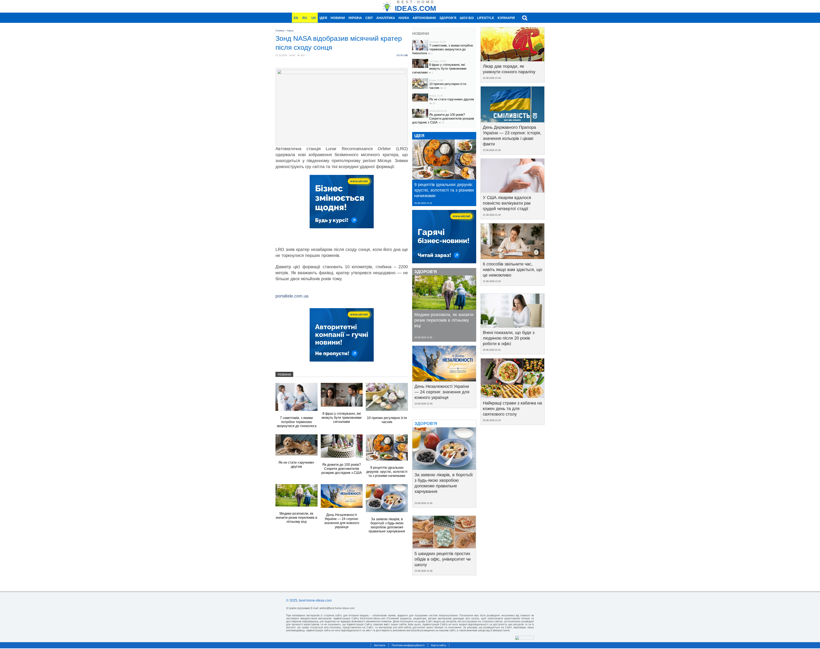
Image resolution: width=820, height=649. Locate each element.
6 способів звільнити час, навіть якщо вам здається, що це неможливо (512, 269)
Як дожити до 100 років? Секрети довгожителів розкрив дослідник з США (443, 118)
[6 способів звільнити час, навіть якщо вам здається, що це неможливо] (512, 257)
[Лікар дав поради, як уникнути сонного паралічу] (512, 59)
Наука (403, 18)
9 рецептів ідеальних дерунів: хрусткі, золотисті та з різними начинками (444, 190)
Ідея (323, 18)
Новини (338, 18)
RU (304, 18)
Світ (369, 18)
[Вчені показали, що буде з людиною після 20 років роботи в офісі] (512, 326)
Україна (355, 18)
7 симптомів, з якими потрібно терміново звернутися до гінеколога (442, 49)
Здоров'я (447, 18)
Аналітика (385, 18)
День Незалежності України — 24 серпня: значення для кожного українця (441, 392)
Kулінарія (506, 18)
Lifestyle (485, 18)
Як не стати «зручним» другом (451, 99)
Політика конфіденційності (408, 645)
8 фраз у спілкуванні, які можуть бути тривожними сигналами (439, 68)
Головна (279, 30)
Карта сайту (438, 645)
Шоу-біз (467, 18)
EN (296, 18)
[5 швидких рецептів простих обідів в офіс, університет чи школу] (444, 547)
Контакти (379, 645)
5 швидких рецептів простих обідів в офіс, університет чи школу (442, 559)
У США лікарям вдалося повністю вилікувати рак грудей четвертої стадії (507, 203)
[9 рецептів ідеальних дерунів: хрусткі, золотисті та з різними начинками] (444, 178)
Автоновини (424, 18)
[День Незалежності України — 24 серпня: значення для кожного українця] (444, 380)
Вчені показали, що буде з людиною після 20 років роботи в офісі (508, 338)
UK (313, 18)
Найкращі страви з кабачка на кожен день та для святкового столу (512, 408)
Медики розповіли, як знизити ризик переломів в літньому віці (443, 320)
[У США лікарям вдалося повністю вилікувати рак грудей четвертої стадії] (512, 191)
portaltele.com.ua (291, 296)
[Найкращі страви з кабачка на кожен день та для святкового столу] (512, 396)
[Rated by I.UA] (524, 638)
